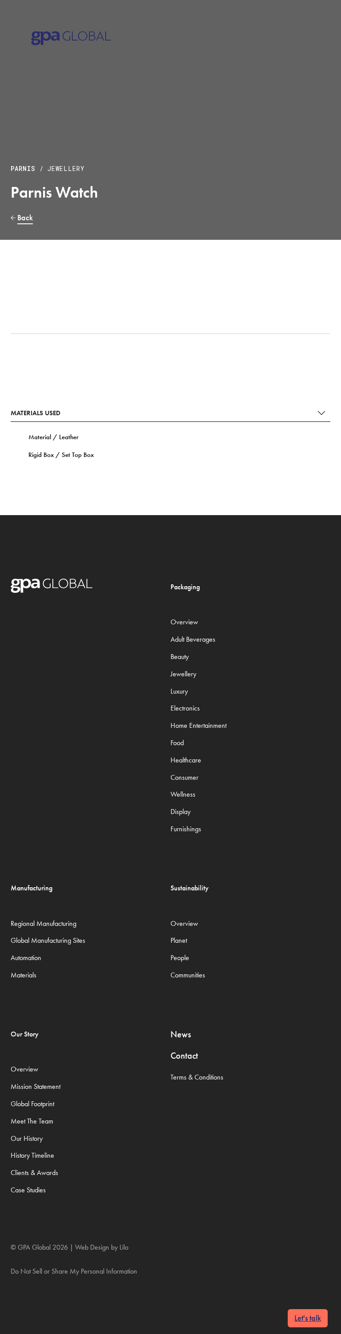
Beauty (179, 656)
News (180, 1034)
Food (177, 742)
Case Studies (28, 1190)
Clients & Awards (34, 1172)
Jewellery (66, 168)
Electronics (185, 708)
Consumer (184, 777)
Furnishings (185, 829)
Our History (27, 1138)
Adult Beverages (192, 639)
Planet (178, 940)
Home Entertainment (198, 725)
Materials (23, 975)
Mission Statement (35, 1086)
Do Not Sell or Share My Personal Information (74, 1271)
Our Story (25, 1034)
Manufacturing (31, 888)
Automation (26, 957)
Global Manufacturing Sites (48, 940)
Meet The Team (32, 1121)
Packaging (185, 587)
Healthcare (185, 760)
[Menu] (319, 26)
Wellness (182, 794)
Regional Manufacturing (43, 923)
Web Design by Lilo (101, 1247)
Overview (184, 622)
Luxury (179, 691)
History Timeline (32, 1155)
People (179, 957)
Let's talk (307, 1318)
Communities (187, 975)
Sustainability (189, 888)
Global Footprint (32, 1103)
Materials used (35, 413)
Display (180, 811)
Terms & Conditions (196, 1077)
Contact (184, 1055)
